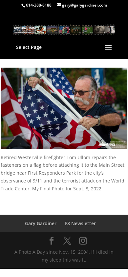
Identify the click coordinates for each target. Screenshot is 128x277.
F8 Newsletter (80, 223)
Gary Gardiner (40, 223)
